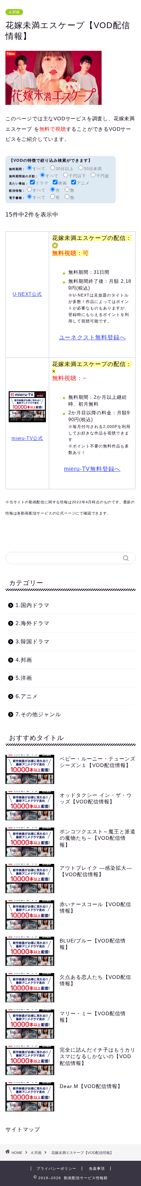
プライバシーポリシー (56, 1169)
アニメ (83, 183)
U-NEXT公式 (27, 294)
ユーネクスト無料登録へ (92, 337)
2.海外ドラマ (33, 623)
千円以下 (77, 176)
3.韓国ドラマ (33, 641)
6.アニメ (27, 696)
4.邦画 (14, 12)
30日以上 (65, 168)
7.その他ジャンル (38, 714)
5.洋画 (24, 678)
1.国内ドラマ (33, 605)
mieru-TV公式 (27, 438)
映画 (62, 183)
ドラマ (41, 183)
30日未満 (93, 168)
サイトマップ (22, 1129)
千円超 (102, 176)
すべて (39, 168)
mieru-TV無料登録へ (92, 469)
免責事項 (97, 1169)
